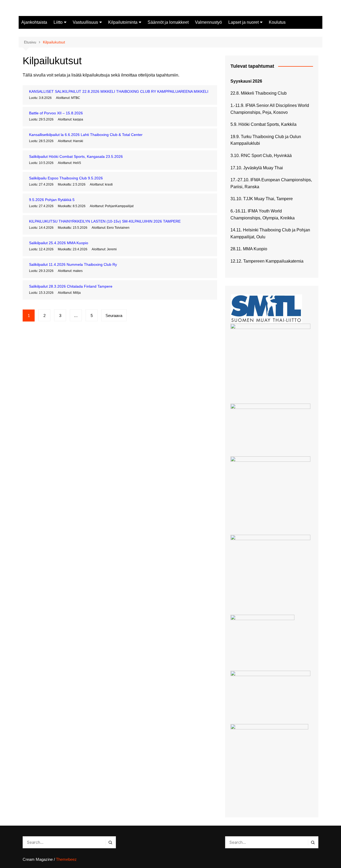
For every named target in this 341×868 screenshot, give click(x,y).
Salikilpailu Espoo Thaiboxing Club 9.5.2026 (66, 178)
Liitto (58, 22)
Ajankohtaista (34, 22)
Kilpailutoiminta (122, 22)
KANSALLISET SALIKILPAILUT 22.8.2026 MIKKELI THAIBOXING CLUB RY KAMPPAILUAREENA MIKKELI (118, 91)
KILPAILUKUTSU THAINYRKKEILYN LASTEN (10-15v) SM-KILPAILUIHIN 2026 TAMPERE (105, 221)
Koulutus (277, 22)
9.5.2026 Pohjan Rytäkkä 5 (52, 200)
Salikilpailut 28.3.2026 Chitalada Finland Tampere (70, 286)
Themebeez (66, 859)
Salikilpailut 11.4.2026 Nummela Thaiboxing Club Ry (73, 264)
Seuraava (113, 315)
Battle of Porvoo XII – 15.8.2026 (56, 113)
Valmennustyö (208, 22)
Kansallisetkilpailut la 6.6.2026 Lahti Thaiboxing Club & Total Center (86, 134)
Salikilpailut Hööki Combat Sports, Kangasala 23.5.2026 (76, 156)
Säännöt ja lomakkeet (168, 22)
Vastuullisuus (85, 22)
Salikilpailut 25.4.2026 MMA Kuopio (58, 243)
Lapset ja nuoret (243, 22)
